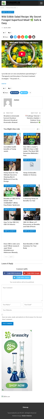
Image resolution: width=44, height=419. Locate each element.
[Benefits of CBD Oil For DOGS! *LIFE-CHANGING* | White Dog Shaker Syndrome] (12, 191)
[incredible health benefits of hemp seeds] (12, 139)
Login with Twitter (23, 277)
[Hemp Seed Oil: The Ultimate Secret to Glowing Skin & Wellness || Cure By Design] (12, 165)
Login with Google (33, 273)
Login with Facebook (14, 273)
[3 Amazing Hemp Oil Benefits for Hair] (31, 191)
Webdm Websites (27, 416)
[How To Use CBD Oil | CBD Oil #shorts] (12, 214)
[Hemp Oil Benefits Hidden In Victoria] (31, 165)
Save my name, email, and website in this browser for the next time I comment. (22, 318)
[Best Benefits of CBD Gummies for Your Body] (31, 236)
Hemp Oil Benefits (7, 12)
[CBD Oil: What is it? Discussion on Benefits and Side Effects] (31, 214)
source (4, 83)
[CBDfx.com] (6, 396)
